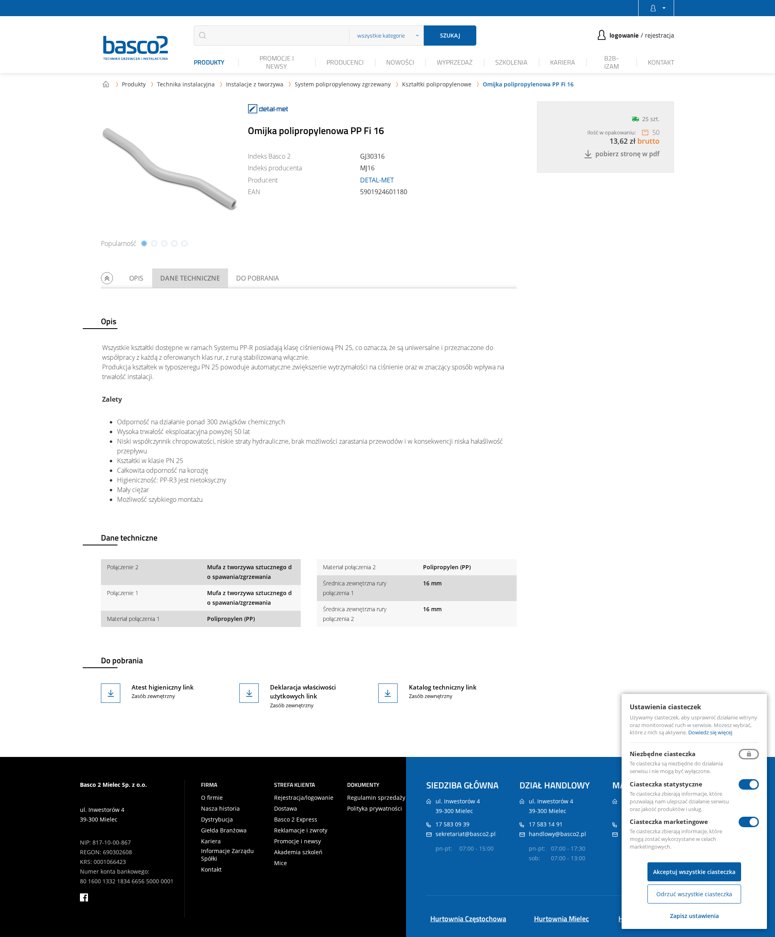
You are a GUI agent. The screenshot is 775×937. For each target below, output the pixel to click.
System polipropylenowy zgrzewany (343, 84)
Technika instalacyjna (186, 84)
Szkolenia (511, 62)
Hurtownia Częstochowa (468, 918)
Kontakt (661, 62)
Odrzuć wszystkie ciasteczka (694, 894)
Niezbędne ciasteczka (662, 754)
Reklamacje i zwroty (300, 830)
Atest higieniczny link (163, 687)
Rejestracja (659, 35)
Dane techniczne (190, 278)
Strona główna (106, 84)
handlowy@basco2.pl (557, 834)
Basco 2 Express (295, 819)
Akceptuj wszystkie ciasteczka (694, 872)
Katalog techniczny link (443, 687)
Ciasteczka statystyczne (666, 784)
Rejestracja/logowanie (303, 797)
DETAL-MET (377, 180)
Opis (136, 278)
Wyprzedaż (455, 62)
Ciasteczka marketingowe (669, 822)
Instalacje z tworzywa (254, 84)
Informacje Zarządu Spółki (227, 854)
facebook (84, 897)
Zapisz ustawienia (694, 916)
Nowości (400, 62)
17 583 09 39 (452, 824)
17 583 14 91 (546, 824)
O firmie (212, 797)
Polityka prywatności (374, 808)
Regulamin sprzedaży (376, 797)
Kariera (562, 62)
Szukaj (450, 35)
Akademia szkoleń (298, 852)
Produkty (209, 62)
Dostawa (285, 808)
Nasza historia (220, 808)
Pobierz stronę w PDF (627, 154)
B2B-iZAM (611, 62)
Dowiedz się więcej (710, 732)
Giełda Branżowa (224, 830)
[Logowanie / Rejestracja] (656, 8)
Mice (280, 863)
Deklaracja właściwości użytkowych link (303, 691)
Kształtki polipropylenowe (436, 84)
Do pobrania (257, 278)
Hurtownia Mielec (561, 918)
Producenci (345, 62)
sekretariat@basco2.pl (466, 834)
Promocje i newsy (277, 62)
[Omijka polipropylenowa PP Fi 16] (169, 170)
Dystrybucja (217, 819)
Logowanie (624, 35)
